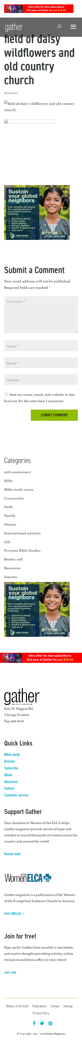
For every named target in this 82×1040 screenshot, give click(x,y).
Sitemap (68, 1006)
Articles (9, 761)
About (8, 775)
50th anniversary (17, 472)
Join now (10, 972)
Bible (8, 480)
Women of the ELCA (17, 1006)
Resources (12, 568)
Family (10, 515)
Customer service (16, 795)
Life (7, 542)
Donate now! (12, 853)
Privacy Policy (41, 1013)
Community (14, 498)
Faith (8, 507)
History (10, 524)
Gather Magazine (55, 1033)
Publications (39, 1006)
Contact (9, 788)
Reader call (13, 559)
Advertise (10, 781)
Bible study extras (19, 489)
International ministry (22, 533)
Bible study (12, 754)
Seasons (10, 576)
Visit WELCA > (14, 913)
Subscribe (11, 768)
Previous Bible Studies (22, 550)
